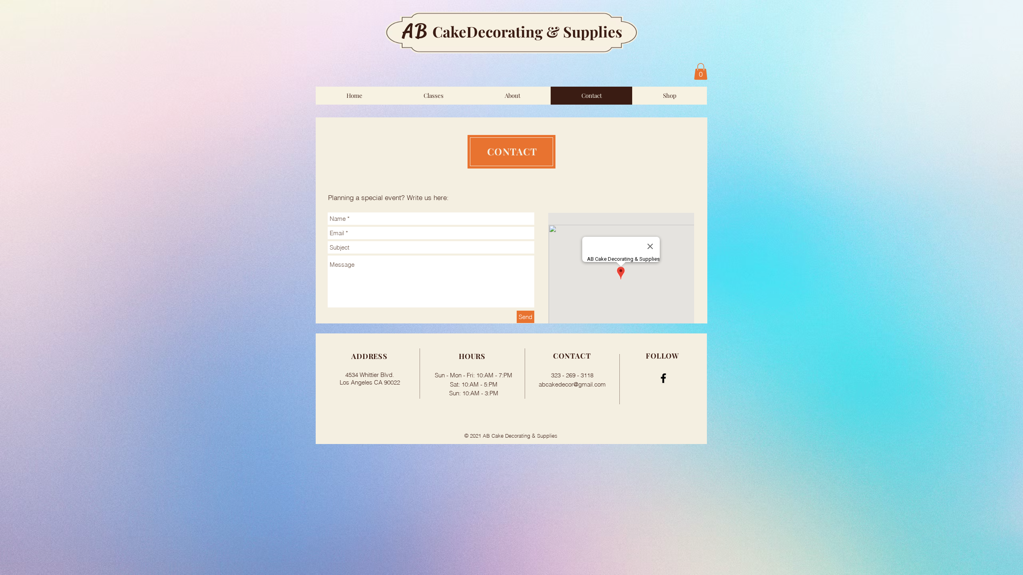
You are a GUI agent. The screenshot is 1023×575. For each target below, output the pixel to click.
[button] (701, 71)
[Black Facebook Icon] (663, 378)
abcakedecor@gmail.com (572, 384)
